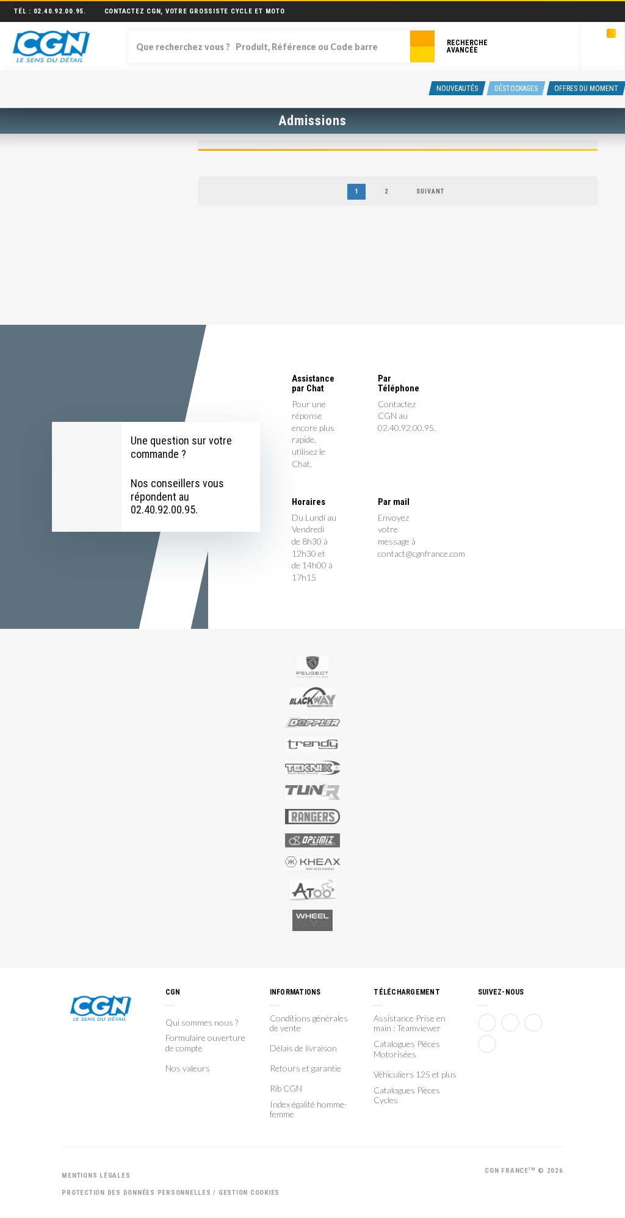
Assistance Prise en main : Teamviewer (410, 1023)
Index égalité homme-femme (308, 1110)
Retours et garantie (305, 1068)
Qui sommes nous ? (201, 1023)
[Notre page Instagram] (487, 1044)
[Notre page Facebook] (487, 1022)
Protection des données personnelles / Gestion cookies (171, 1193)
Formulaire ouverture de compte (205, 1043)
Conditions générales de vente (309, 1023)
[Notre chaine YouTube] (510, 1022)
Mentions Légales (96, 1176)
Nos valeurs (187, 1068)
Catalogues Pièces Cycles (407, 1096)
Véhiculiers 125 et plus (415, 1074)
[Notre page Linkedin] (533, 1022)
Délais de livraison (303, 1048)
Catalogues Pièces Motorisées (407, 1049)
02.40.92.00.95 (59, 11)
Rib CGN (286, 1088)
